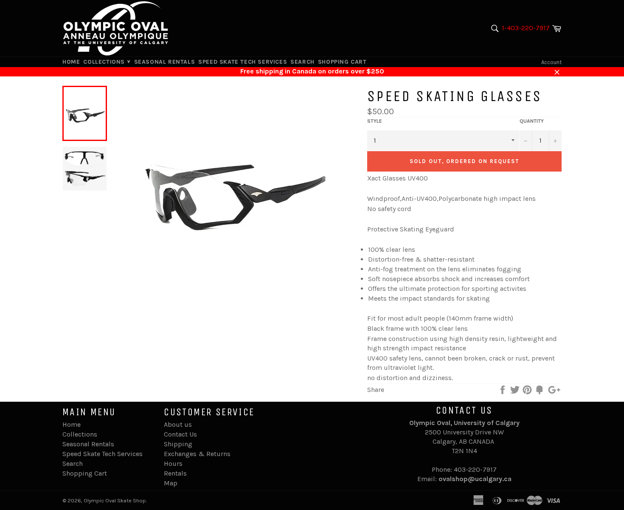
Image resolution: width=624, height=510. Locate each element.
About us (178, 424)
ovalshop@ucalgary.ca (475, 479)
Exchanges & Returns (197, 454)
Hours (173, 463)
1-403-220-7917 (526, 28)
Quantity (532, 121)
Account (551, 62)
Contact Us (180, 434)
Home (71, 61)
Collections (104, 61)
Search (302, 61)
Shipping (178, 444)
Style (374, 121)
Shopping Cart (342, 61)
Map (170, 483)
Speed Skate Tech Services (242, 61)
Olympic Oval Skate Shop (115, 500)
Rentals (175, 473)
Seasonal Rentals (164, 61)
